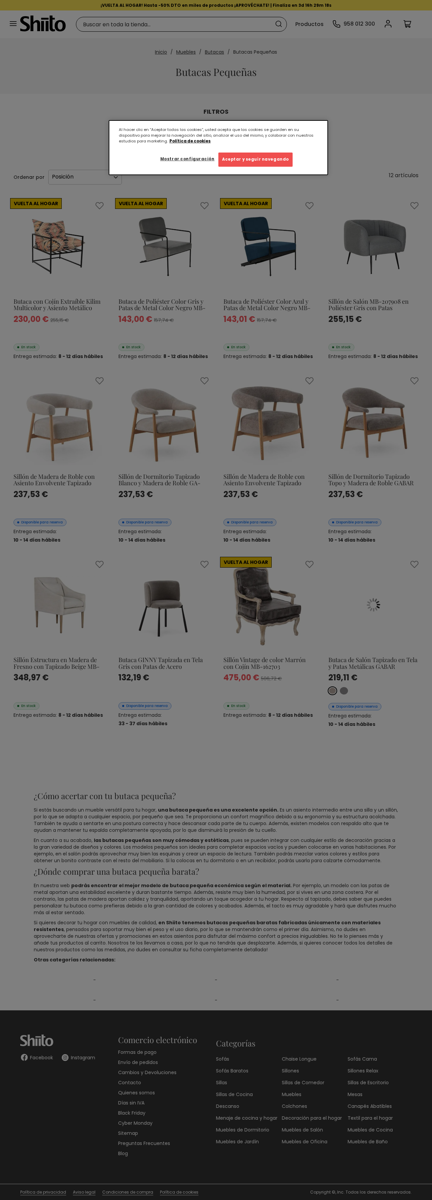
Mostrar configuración (187, 159)
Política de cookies (190, 141)
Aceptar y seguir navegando (255, 159)
